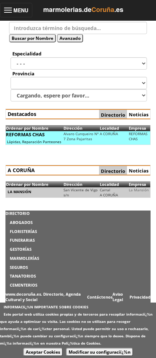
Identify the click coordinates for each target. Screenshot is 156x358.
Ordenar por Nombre (27, 128)
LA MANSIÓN (19, 191)
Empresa (137, 128)
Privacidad (140, 297)
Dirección (72, 128)
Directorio (113, 115)
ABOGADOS (21, 222)
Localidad (109, 128)
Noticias (138, 114)
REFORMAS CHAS (25, 134)
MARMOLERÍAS (24, 258)
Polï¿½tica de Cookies (81, 343)
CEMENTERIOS (23, 285)
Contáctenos (99, 297)
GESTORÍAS (21, 249)
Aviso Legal (117, 297)
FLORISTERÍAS (23, 231)
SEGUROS (19, 267)
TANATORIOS (23, 276)
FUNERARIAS (22, 240)
